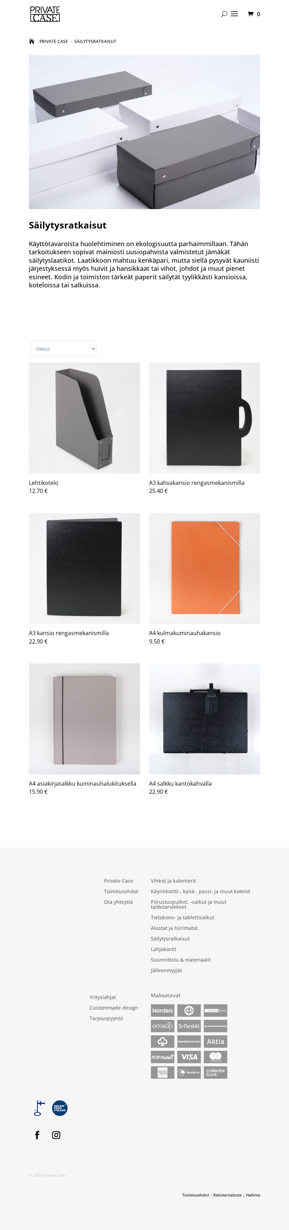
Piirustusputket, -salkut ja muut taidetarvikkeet (188, 905)
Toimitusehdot (121, 892)
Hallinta (253, 1195)
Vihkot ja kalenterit (173, 881)
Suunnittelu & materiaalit (181, 960)
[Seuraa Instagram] (56, 1135)
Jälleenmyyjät (166, 971)
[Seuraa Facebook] (37, 1135)
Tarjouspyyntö (106, 1019)
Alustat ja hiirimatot (174, 928)
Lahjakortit (163, 949)
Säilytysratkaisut (170, 939)
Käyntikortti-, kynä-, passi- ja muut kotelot (200, 892)
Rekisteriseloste (227, 1195)
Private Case (118, 881)
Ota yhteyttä (118, 902)
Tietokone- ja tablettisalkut (182, 918)
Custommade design (114, 1008)
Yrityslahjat (103, 997)
